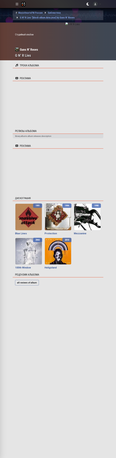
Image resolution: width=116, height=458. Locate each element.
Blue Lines (21, 233)
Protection (51, 233)
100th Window (23, 267)
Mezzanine (80, 233)
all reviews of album (27, 282)
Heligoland (51, 267)
